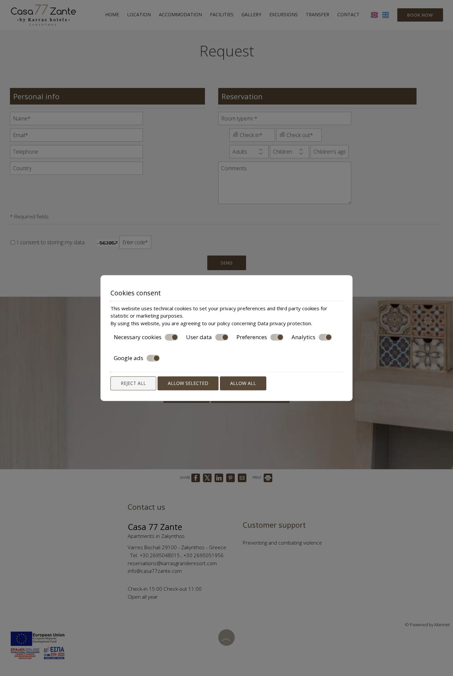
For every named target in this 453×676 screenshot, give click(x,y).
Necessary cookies (138, 337)
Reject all (133, 383)
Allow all (243, 383)
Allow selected (188, 383)
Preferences (251, 337)
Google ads (128, 358)
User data (199, 337)
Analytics (303, 337)
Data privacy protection (284, 323)
